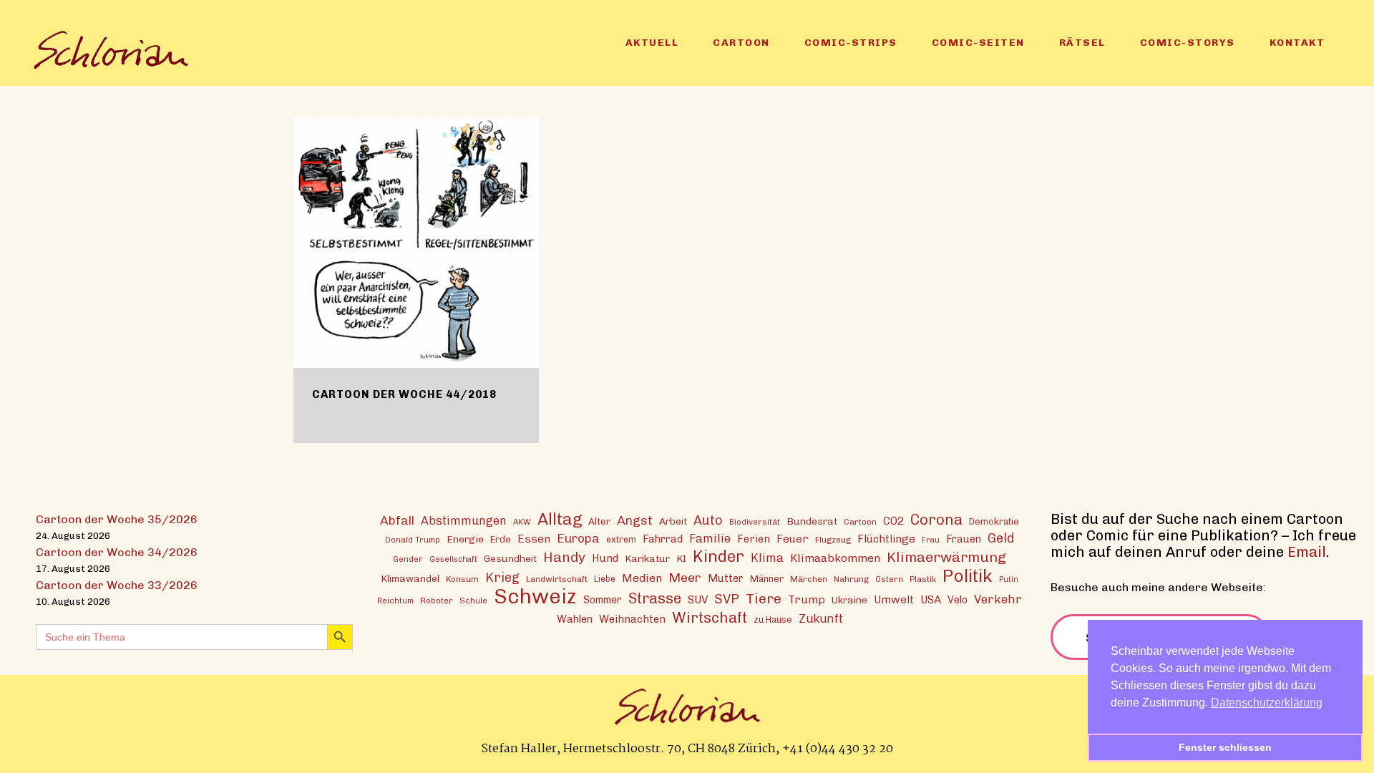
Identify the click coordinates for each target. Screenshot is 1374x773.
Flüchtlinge (886, 539)
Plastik (923, 579)
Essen (533, 538)
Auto (708, 520)
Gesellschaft (453, 559)
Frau (931, 540)
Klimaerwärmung (946, 557)
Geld (1001, 538)
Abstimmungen (464, 521)
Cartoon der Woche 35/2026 (117, 519)
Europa (578, 538)
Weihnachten (632, 619)
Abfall (397, 520)
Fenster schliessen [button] (1225, 747)
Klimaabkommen (835, 558)
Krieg (502, 577)
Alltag (559, 519)
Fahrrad (663, 539)
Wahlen (575, 619)
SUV (698, 599)
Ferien (753, 539)
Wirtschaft (709, 617)
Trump (806, 599)
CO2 (893, 521)
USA (930, 599)
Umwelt (894, 599)
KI (681, 558)
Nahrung (851, 579)
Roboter (436, 600)
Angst (635, 520)
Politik (967, 576)
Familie (710, 538)
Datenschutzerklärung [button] (1266, 702)
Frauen (963, 539)
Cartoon (860, 522)
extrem (621, 539)
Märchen (808, 579)
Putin (1008, 579)
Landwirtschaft (557, 579)
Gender (408, 559)
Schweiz (535, 596)
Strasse (654, 598)
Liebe (604, 578)
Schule (473, 600)
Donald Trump (412, 540)
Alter (599, 521)
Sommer (602, 600)
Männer (767, 578)
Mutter (726, 578)
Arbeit (673, 521)
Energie (465, 539)
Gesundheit (510, 558)
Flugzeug (833, 540)
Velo (957, 600)
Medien (642, 578)
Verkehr (998, 599)
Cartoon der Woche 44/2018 (404, 394)
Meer (684, 577)
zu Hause (773, 619)
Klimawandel (410, 578)
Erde (500, 539)
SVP (726, 599)
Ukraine (849, 600)
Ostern (889, 579)
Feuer (792, 539)
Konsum (462, 579)
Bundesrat (811, 521)
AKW (522, 522)
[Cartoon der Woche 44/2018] (416, 242)
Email (1306, 551)
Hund (605, 558)
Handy (564, 557)
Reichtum (395, 600)
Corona (936, 519)
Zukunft (821, 619)
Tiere (763, 598)
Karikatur (647, 558)
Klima (767, 558)
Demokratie (994, 521)
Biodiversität (754, 522)
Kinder (718, 556)
